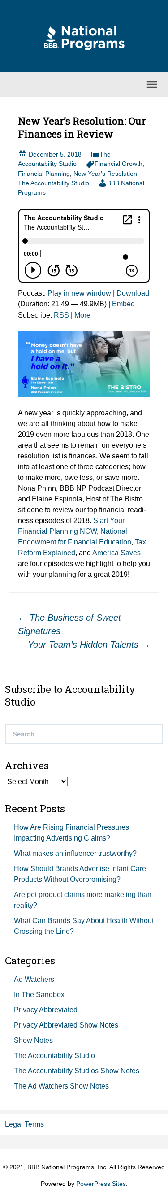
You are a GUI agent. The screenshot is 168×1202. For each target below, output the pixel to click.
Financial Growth (118, 163)
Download (132, 293)
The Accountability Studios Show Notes (76, 1071)
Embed (123, 304)
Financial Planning (44, 173)
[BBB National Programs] (84, 37)
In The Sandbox (39, 994)
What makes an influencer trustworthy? (75, 853)
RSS (61, 315)
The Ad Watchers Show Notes (61, 1086)
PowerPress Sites (101, 1183)
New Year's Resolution (105, 173)
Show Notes (33, 1040)
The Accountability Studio (53, 183)
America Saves (116, 553)
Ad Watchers (34, 979)
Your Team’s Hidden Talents (89, 644)
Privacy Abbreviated (46, 1010)
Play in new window (79, 293)
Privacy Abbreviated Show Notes (66, 1025)
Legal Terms (24, 1124)
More (82, 315)
